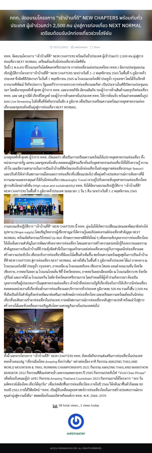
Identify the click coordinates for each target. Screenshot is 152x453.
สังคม (97, 47)
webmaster (81, 47)
